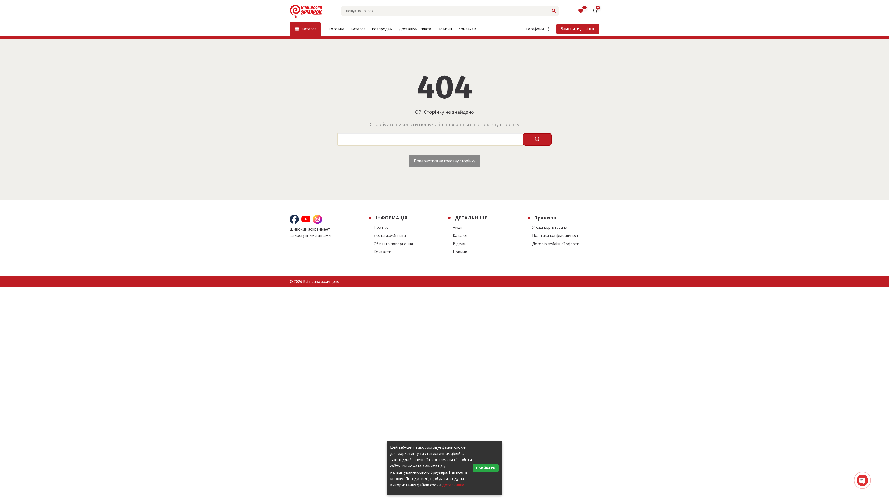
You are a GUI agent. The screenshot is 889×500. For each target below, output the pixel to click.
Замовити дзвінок (577, 28)
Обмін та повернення (393, 243)
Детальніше (453, 485)
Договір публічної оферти (555, 243)
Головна (336, 28)
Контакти (467, 28)
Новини (445, 28)
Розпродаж (382, 28)
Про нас (381, 227)
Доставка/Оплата (415, 28)
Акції (457, 227)
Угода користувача (549, 227)
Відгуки (459, 243)
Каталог (358, 28)
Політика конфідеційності (555, 235)
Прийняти (485, 468)
